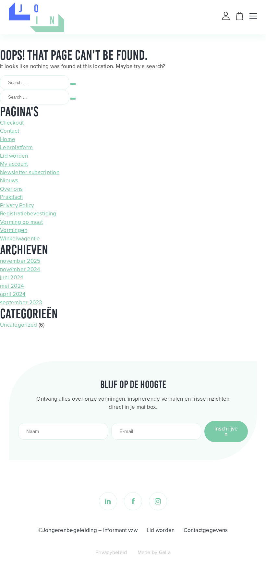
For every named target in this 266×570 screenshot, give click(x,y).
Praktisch (11, 197)
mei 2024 (12, 286)
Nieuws (9, 180)
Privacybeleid (111, 552)
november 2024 (20, 269)
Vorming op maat (21, 222)
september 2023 (21, 302)
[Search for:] (35, 82)
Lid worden (14, 156)
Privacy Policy (17, 205)
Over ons (11, 189)
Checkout (12, 123)
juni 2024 (11, 277)
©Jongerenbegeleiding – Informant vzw (88, 530)
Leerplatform (16, 147)
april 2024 (13, 294)
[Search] (73, 84)
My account (14, 164)
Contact (9, 131)
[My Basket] (239, 18)
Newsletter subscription (29, 172)
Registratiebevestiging (28, 214)
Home (7, 139)
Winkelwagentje (20, 239)
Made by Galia (154, 552)
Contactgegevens (206, 530)
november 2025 (20, 261)
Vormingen (13, 230)
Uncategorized (18, 325)
